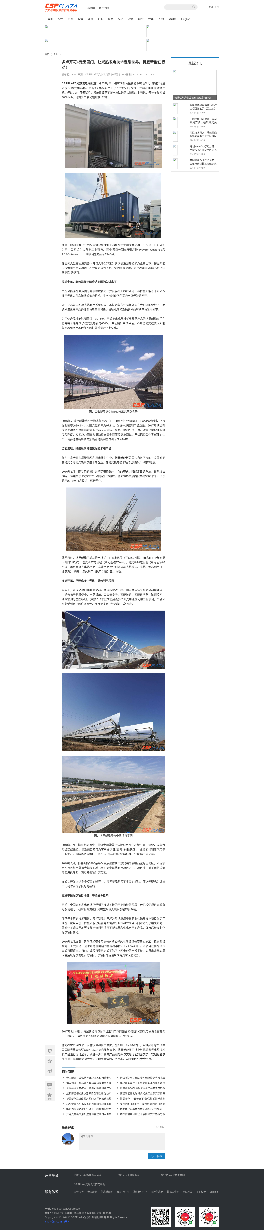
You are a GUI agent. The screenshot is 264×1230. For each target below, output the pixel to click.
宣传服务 (79, 1191)
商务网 (91, 8)
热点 (70, 19)
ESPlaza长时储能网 (128, 1175)
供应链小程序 (140, 1191)
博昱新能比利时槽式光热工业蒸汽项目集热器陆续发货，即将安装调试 (142, 1095)
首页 (50, 19)
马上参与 (156, 1156)
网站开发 (188, 1191)
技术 (110, 19)
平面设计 (201, 1191)
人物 (161, 19)
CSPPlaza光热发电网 (173, 1175)
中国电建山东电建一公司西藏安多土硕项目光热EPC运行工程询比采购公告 (203, 124)
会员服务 (92, 1191)
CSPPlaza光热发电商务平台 (89, 1184)
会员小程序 (123, 1191)
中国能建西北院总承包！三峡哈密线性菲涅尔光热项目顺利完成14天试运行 (203, 165)
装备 (120, 19)
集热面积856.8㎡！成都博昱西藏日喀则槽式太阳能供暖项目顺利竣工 (142, 1105)
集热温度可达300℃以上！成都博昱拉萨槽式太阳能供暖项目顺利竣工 (88, 1110)
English (185, 19)
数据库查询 (173, 1191)
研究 (141, 19)
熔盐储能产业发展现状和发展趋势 (192, 97)
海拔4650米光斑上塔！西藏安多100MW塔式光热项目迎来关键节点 (203, 150)
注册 (217, 7)
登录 (211, 7)
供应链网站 (107, 1191)
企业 (100, 19)
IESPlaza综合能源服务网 (87, 1175)
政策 (80, 19)
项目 (90, 19)
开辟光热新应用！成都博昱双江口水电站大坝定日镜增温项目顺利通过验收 (88, 1116)
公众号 (106, 8)
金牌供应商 (157, 1191)
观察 (151, 19)
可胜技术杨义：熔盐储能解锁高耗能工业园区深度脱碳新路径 (203, 136)
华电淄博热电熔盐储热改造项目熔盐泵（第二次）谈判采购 (203, 108)
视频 (131, 19)
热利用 (172, 19)
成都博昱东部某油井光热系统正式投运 (141, 1109)
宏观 (60, 19)
